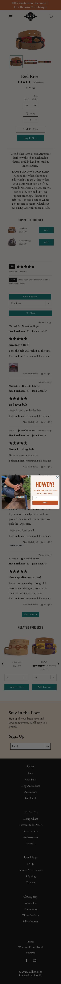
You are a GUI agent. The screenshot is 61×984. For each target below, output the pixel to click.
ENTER (45, 503)
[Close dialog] (57, 477)
